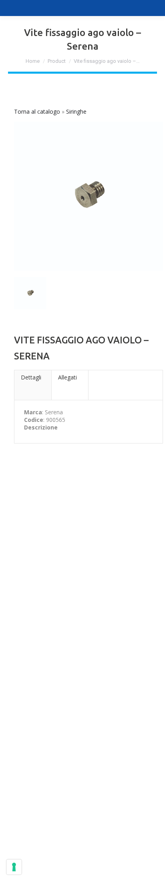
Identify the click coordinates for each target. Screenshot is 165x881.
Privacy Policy (25, 578)
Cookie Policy (67, 578)
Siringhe (76, 111)
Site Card (19, 815)
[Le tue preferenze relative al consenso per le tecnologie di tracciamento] (14, 867)
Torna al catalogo (38, 111)
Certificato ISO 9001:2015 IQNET (50, 822)
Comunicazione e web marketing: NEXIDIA (82, 865)
